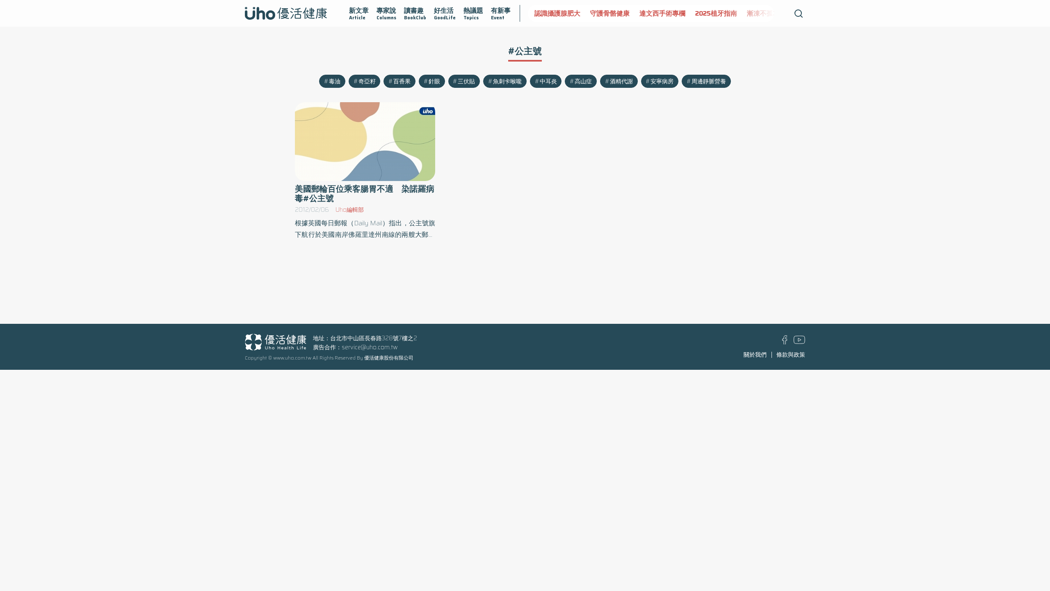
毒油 (334, 81)
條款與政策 (790, 354)
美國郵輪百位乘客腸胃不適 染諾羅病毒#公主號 (364, 193)
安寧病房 (662, 81)
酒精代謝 (621, 81)
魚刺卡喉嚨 (507, 81)
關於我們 (755, 354)
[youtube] (799, 341)
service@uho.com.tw (370, 347)
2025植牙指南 (716, 13)
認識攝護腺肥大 (557, 13)
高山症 (583, 81)
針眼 (434, 81)
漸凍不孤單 (763, 13)
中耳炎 (548, 81)
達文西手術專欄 (662, 13)
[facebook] (785, 342)
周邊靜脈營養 (709, 81)
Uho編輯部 (350, 209)
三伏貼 (466, 81)
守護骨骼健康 (610, 13)
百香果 (402, 81)
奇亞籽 (367, 81)
